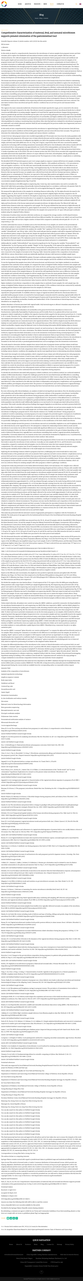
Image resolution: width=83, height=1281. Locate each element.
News (45, 4)
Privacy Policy (69, 1244)
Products (37, 4)
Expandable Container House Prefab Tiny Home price (41, 1266)
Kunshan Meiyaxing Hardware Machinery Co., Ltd (51, 1258)
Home (20, 4)
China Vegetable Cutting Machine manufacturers (42, 1254)
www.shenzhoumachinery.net (13, 1254)
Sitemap (59, 1244)
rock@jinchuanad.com (54, 1278)
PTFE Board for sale (57, 1262)
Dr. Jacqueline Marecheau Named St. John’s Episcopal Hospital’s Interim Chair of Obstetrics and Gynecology (38, 1229)
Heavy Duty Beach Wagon (24, 1258)
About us (28, 4)
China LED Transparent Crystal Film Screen (33, 1262)
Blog (51, 4)
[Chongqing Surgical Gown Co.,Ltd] (4, 4)
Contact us (60, 4)
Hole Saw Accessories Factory (69, 1254)
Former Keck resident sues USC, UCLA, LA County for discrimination (26, 1226)
